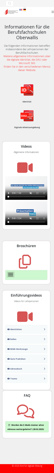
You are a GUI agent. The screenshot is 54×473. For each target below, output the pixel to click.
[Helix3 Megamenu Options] (53, 12)
